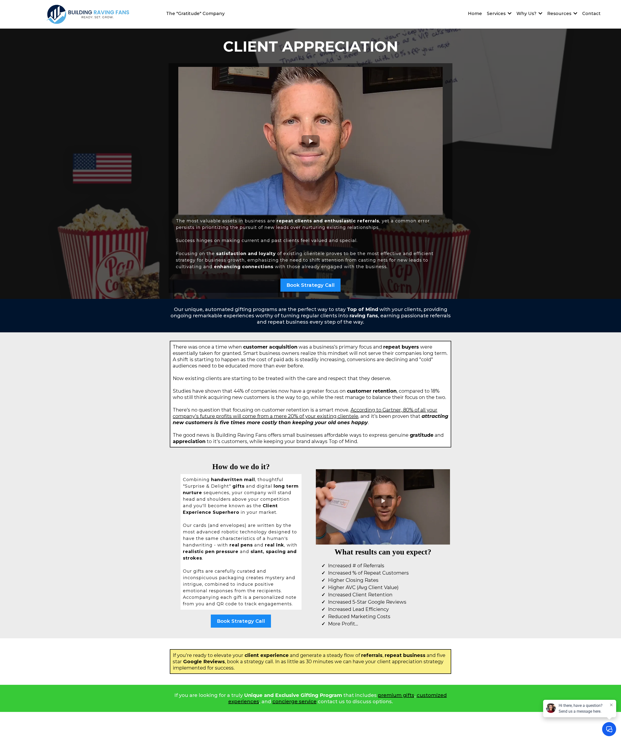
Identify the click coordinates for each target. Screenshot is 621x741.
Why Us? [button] (527, 13)
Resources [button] (559, 13)
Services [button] (497, 13)
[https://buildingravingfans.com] (88, 14)
